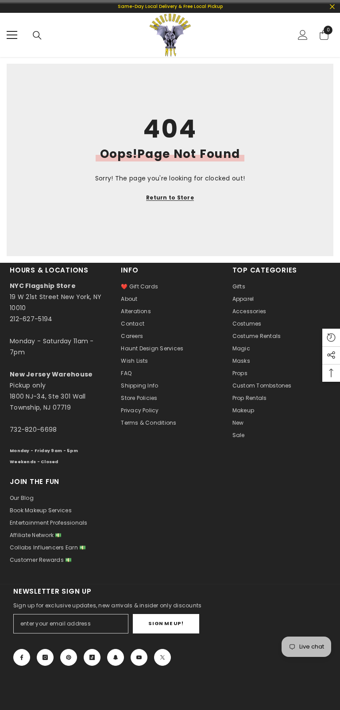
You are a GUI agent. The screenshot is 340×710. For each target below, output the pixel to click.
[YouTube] (139, 657)
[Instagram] (45, 657)
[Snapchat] (115, 657)
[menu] (12, 35)
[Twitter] (162, 657)
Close (332, 6)
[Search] (37, 35)
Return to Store (170, 197)
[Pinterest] (68, 657)
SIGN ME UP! (165, 623)
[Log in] (303, 35)
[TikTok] (92, 657)
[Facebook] (21, 657)
